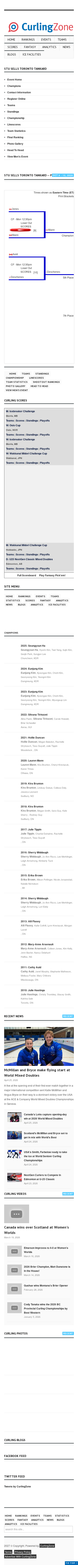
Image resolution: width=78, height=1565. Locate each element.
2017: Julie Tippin (31, 829)
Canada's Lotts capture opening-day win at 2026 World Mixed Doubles (45, 1116)
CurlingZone (47, 1545)
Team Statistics (16, 131)
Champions (14, 86)
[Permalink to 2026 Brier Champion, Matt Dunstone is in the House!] (14, 1269)
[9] (34, 230)
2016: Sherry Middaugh (34, 852)
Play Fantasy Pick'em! (52, 575)
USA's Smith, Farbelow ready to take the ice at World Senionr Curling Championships (45, 1156)
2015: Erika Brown (32, 875)
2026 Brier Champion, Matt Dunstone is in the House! (47, 1269)
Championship (15, 118)
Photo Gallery (15, 143)
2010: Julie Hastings (33, 990)
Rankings (28, 39)
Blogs (11, 54)
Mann (51, 229)
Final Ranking (15, 137)
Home (11, 39)
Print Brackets (66, 196)
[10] (35, 272)
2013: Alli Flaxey (30, 921)
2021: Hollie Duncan (33, 737)
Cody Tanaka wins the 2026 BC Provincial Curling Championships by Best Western (46, 1308)
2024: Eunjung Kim (32, 668)
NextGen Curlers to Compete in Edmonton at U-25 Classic (42, 1177)
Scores (12, 47)
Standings (13, 111)
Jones (15, 209)
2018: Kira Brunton (32, 806)
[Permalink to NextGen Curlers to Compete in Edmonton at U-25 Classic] (14, 1177)
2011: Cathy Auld (31, 967)
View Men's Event (17, 156)
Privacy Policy (23, 1552)
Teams (62, 39)
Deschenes (53, 271)
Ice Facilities (31, 54)
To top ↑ (71, 1563)
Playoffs (45, 420)
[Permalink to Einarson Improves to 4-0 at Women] (14, 1251)
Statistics (13, 600)
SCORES (26, 226)
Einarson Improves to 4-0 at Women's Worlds (46, 1250)
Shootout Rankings (46, 381)
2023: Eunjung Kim (32, 691)
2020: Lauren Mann (32, 760)
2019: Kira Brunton (32, 783)
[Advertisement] (39, 504)
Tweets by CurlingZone (17, 1486)
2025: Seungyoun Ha (33, 645)
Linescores (14, 124)
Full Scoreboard (26, 575)
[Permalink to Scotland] (14, 1135)
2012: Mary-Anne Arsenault (37, 944)
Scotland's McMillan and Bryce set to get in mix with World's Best (46, 1135)
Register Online (16, 99)
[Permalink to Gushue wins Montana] (14, 1288)
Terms (8, 1552)
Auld (15, 254)
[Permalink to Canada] (14, 1117)
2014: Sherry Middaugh (34, 898)
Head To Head (15, 150)
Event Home (14, 79)
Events (46, 39)
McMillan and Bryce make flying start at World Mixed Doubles (37, 1073)
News (66, 47)
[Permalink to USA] (14, 1153)
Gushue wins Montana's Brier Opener (46, 1285)
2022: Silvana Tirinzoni (34, 714)
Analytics (49, 47)
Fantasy (30, 47)
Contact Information (19, 92)
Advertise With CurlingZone (20, 1556)
